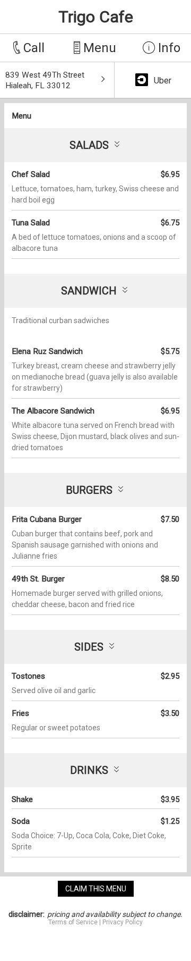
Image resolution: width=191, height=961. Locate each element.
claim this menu (95, 888)
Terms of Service (73, 922)
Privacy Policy (122, 922)
